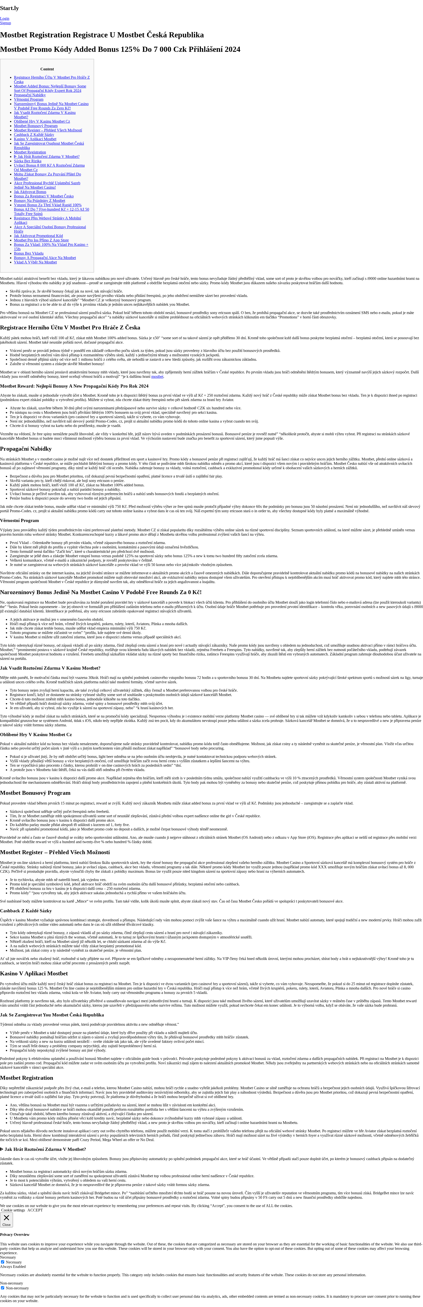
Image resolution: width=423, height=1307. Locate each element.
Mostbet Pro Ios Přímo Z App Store (41, 240)
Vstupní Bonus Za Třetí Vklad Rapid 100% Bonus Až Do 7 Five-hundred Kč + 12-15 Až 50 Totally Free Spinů (51, 209)
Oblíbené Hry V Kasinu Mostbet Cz (42, 121)
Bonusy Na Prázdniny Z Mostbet (39, 200)
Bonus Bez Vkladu (29, 253)
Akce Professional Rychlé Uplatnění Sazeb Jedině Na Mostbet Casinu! (47, 185)
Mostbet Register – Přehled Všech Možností (48, 130)
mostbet (157, 376)
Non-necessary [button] (11, 1283)
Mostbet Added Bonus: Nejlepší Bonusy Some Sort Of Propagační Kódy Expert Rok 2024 (50, 88)
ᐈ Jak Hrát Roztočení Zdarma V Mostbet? (47, 156)
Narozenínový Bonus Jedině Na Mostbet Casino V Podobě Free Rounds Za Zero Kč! (51, 106)
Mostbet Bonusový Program (36, 126)
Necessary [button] (8, 1257)
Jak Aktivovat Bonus (30, 192)
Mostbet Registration (30, 152)
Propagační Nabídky (30, 95)
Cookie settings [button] (13, 1210)
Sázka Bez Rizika (27, 161)
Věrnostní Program (28, 99)
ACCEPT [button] (35, 1210)
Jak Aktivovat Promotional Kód (38, 236)
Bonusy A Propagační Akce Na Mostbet (45, 258)
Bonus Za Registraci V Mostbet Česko (44, 196)
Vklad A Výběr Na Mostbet (35, 262)
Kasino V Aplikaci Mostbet (35, 139)
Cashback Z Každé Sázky (34, 134)
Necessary (14, 1262)
